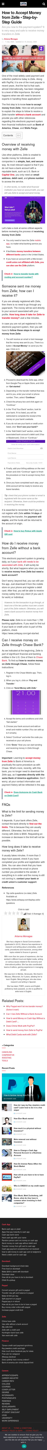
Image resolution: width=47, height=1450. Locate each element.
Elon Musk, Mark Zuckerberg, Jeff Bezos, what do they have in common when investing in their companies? (28, 1199)
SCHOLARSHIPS (8, 1406)
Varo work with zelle (10, 1335)
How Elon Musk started (24, 1118)
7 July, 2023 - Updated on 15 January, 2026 (21, 41)
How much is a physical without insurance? (27, 1129)
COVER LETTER (8, 1389)
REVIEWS (6, 1403)
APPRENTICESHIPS (10, 1375)
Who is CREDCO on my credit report (29, 1185)
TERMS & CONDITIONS (23, 1428)
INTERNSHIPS (8, 1395)
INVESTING (6, 1057)
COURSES (6, 1386)
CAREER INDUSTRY (10, 1378)
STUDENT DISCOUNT (11, 1412)
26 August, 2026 (10, 1099)
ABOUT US (6, 1428)
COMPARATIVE (8, 1055)
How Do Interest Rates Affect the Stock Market (28, 1165)
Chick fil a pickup (8, 1280)
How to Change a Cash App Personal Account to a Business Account (27, 1152)
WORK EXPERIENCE (10, 1420)
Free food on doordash (11, 1268)
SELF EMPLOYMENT (10, 1409)
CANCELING (7, 1052)
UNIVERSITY (7, 1418)
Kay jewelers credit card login (13, 1348)
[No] (44, 1440)
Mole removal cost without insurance (25, 1140)
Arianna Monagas (11, 39)
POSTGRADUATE (9, 1398)
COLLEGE (6, 1384)
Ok (24, 1446)
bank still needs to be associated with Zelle (20, 563)
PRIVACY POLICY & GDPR (12, 1430)
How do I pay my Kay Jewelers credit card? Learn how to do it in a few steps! (29, 1107)
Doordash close (8, 1274)
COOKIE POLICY (32, 1430)
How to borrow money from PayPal (18, 1095)
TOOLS (5, 1060)
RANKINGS (6, 1401)
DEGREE (5, 1392)
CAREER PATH (8, 1381)
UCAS (4, 1415)
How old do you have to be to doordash (17, 1277)
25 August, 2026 (20, 1169)
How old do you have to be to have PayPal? (29, 1175)
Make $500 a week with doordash (15, 1271)
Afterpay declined (9, 1357)
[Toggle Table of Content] (17, 135)
